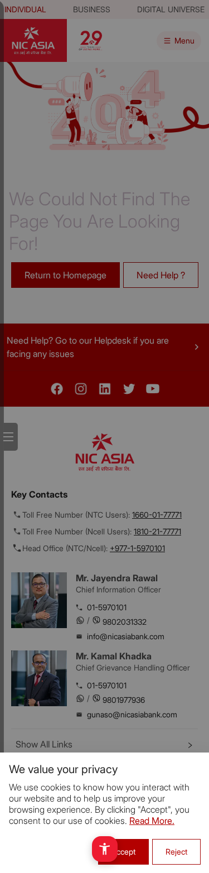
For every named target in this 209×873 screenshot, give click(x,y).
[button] (105, 849)
